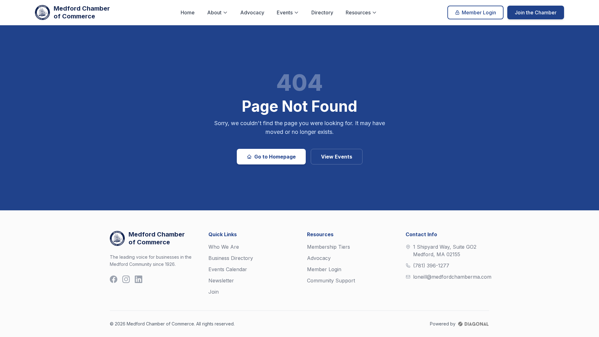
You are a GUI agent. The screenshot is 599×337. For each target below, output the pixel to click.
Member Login (479, 12)
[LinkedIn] (138, 279)
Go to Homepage (275, 157)
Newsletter (221, 280)
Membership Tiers (328, 247)
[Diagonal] (473, 324)
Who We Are (223, 247)
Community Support (331, 280)
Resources (358, 12)
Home (188, 12)
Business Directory (230, 258)
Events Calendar (227, 269)
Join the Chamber (536, 12)
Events (285, 12)
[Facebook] (113, 279)
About (214, 12)
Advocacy (252, 12)
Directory (322, 12)
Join (213, 292)
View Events (336, 157)
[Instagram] (126, 279)
